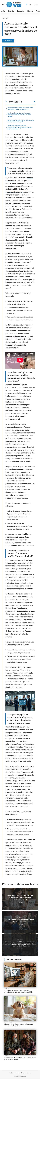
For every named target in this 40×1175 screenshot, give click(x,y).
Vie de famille (8, 1022)
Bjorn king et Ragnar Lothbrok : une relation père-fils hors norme (20, 1059)
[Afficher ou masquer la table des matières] (28, 101)
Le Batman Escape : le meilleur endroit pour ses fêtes (20, 920)
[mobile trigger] (3, 4)
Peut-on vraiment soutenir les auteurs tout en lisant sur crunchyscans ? (20, 897)
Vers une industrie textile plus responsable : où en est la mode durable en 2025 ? (20, 108)
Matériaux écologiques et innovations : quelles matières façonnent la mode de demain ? (19, 114)
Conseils (20, 917)
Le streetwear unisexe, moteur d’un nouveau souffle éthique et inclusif (21, 121)
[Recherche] (27, 4)
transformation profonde (15, 336)
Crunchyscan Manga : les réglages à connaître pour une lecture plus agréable (18, 991)
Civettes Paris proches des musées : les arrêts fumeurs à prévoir (20, 944)
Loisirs (20, 893)
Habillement (8, 41)
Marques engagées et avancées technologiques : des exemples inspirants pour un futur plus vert (20, 127)
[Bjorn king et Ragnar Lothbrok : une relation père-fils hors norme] (20, 1042)
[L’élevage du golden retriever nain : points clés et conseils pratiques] (20, 1008)
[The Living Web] (14, 4)
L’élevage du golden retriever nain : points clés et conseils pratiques (18, 1025)
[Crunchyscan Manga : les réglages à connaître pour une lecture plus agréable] (20, 975)
